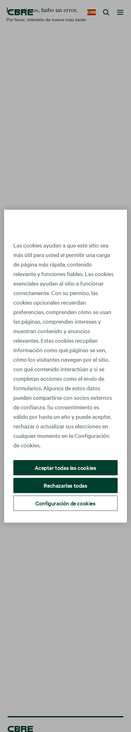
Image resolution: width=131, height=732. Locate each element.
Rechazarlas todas (65, 485)
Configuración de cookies (65, 503)
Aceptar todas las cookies (65, 467)
